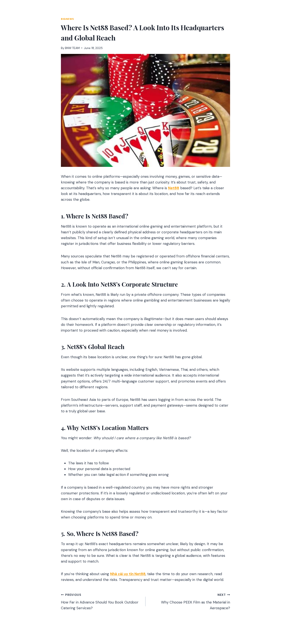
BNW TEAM (72, 48)
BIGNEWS (67, 19)
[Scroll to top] (280, 602)
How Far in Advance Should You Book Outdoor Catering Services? (99, 601)
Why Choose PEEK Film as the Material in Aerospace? (195, 601)
